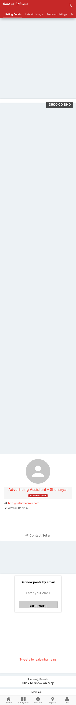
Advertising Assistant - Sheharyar (38, 489)
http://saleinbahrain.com (23, 503)
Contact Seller (39, 535)
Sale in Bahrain (15, 4)
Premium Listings (56, 14)
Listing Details (13, 14)
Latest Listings (33, 14)
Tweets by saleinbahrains (38, 659)
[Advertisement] (38, 50)
